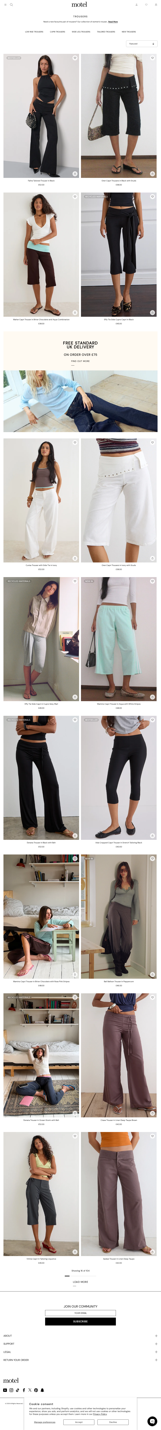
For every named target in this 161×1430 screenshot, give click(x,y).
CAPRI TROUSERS (57, 32)
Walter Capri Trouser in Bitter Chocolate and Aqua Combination (41, 319)
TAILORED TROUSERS (106, 32)
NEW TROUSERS (129, 32)
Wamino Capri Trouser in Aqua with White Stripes (119, 704)
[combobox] (11, 5)
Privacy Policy (100, 1414)
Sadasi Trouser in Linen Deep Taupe (118, 1259)
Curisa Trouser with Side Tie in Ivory (41, 565)
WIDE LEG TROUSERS (81, 32)
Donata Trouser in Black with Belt (41, 842)
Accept (79, 1422)
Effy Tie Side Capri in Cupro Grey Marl (41, 704)
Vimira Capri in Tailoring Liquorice (41, 1259)
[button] (75, 57)
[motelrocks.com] (79, 4)
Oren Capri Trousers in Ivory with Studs (119, 565)
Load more (80, 1282)
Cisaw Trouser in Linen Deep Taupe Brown (119, 1120)
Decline (113, 1422)
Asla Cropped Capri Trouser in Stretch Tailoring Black (118, 842)
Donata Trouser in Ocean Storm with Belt (41, 1120)
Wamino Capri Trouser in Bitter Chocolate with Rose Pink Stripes (41, 981)
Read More (113, 21)
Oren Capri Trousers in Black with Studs (119, 180)
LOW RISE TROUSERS (34, 32)
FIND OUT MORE (80, 361)
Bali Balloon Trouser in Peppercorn (119, 981)
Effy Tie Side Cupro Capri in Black (119, 319)
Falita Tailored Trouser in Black (41, 180)
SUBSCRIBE (80, 1321)
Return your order (16, 1360)
